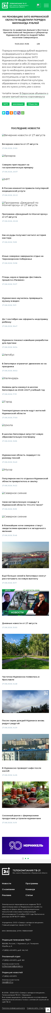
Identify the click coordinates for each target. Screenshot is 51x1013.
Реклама (6, 895)
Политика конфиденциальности (13, 1008)
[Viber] (19, 112)
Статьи (29, 895)
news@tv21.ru (7, 982)
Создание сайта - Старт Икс (37, 1008)
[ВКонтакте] (7, 112)
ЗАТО (5, 104)
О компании (8, 889)
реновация (18, 104)
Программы (32, 883)
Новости (6, 883)
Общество (33, 104)
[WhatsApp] (22, 112)
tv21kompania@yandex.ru (12, 966)
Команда (30, 889)
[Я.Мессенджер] (3, 112)
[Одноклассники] (11, 112)
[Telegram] (15, 112)
